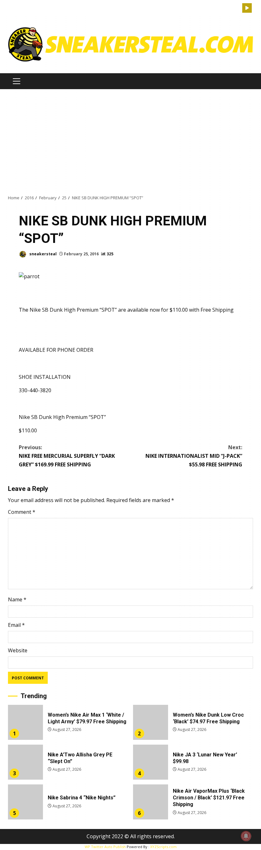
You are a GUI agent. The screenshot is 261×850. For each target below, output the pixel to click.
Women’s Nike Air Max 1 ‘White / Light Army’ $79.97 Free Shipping (25, 722)
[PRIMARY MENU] (16, 81)
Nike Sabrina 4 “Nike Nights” (25, 801)
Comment (21, 511)
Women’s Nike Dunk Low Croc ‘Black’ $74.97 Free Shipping (150, 722)
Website (17, 650)
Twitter (247, 8)
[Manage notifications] (246, 836)
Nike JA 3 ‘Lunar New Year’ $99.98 (150, 762)
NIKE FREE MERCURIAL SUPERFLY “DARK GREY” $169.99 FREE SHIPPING (67, 456)
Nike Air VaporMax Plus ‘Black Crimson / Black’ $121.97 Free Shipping (150, 801)
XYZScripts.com (163, 846)
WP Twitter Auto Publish (105, 846)
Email (16, 624)
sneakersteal (42, 254)
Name (17, 599)
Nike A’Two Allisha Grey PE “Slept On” (25, 762)
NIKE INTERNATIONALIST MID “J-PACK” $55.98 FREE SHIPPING (193, 456)
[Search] (237, 8)
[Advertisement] (130, 141)
